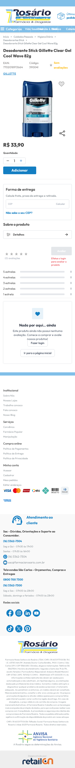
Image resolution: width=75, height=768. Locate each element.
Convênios (8, 426)
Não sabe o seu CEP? (19, 213)
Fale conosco (10, 410)
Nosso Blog (9, 414)
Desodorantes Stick (13, 40)
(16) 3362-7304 (12, 541)
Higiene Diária (45, 36)
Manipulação (10, 436)
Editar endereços (12, 484)
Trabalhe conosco (13, 405)
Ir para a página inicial (37, 353)
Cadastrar (8, 475)
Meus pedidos (10, 480)
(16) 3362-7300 (12, 585)
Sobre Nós (8, 395)
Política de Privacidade (15, 458)
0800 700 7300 (13, 579)
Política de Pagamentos (15, 448)
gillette (9, 73)
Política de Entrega (13, 453)
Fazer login (37, 343)
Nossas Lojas (10, 400)
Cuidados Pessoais (23, 36)
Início (6, 36)
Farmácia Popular (13, 431)
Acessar (7, 470)
